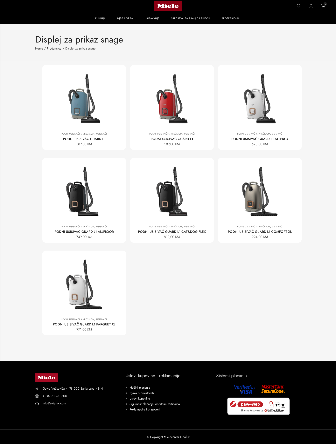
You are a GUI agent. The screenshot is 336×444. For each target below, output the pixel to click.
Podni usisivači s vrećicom (77, 134)
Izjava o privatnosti (142, 393)
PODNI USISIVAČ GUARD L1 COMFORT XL (260, 231)
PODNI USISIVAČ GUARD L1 (84, 138)
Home (39, 48)
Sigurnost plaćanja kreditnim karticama (155, 404)
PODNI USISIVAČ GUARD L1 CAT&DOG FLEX (172, 231)
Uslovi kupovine (140, 398)
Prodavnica (54, 48)
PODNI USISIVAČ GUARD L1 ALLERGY (259, 138)
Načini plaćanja (140, 387)
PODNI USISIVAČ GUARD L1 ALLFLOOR (84, 231)
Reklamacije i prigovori (145, 409)
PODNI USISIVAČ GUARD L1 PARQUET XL (84, 324)
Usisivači (101, 134)
